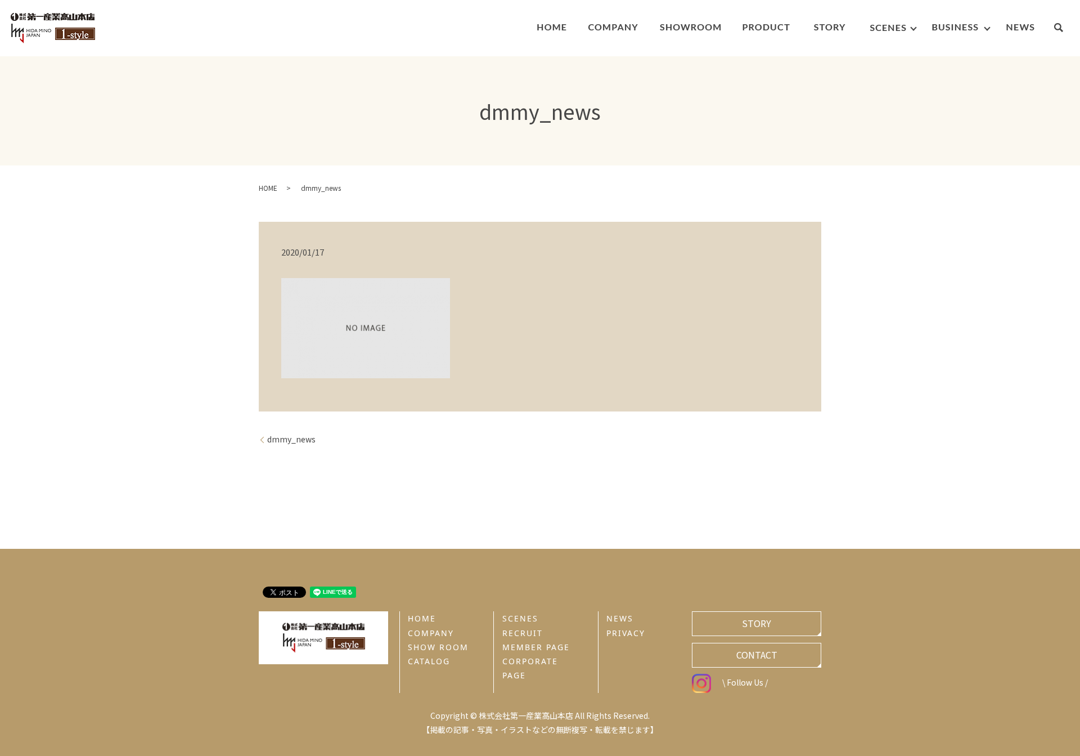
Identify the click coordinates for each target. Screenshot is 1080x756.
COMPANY (431, 633)
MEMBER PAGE (536, 647)
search (1064, 29)
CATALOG (429, 661)
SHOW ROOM (438, 647)
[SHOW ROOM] (690, 28)
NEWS (619, 618)
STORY (756, 623)
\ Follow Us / (745, 682)
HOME (268, 188)
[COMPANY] (613, 28)
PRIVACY (625, 633)
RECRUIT (522, 633)
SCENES (520, 618)
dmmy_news (291, 439)
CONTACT (756, 654)
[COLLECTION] (766, 28)
